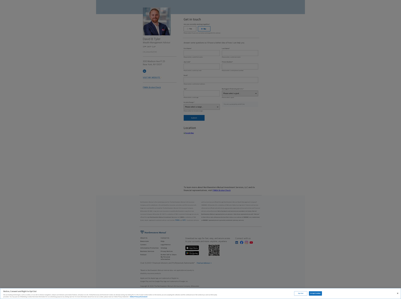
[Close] (397, 293)
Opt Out (300, 293)
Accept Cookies (315, 293)
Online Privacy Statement (138, 297)
